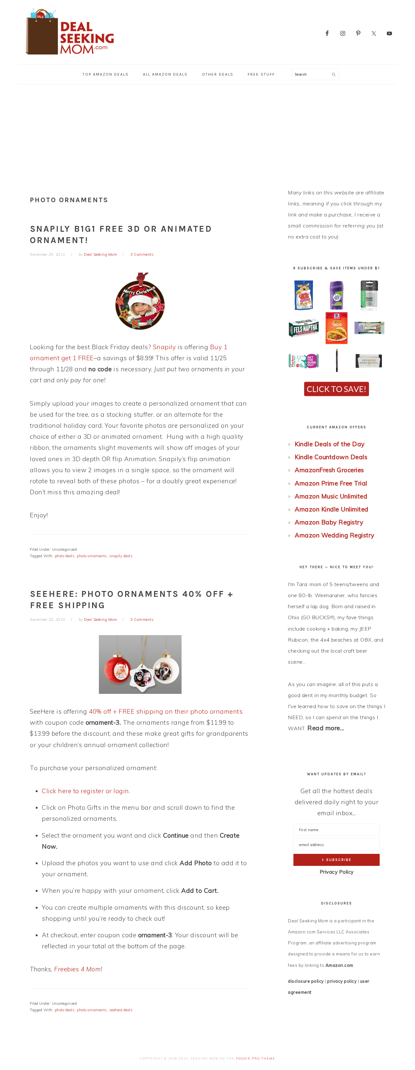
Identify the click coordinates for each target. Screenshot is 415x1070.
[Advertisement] (207, 133)
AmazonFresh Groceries (329, 470)
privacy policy (342, 981)
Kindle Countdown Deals (331, 457)
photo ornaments (92, 556)
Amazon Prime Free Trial (331, 483)
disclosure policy (306, 981)
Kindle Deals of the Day (330, 444)
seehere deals (121, 1010)
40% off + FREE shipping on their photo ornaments (166, 711)
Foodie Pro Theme (255, 1058)
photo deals (65, 556)
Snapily (164, 347)
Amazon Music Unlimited (331, 496)
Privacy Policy (337, 872)
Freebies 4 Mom (77, 969)
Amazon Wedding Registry (334, 535)
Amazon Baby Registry (329, 522)
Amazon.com (339, 965)
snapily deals (121, 556)
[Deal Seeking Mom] (70, 57)
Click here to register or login (85, 791)
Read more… (325, 728)
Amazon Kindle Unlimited (332, 509)
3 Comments (142, 254)
